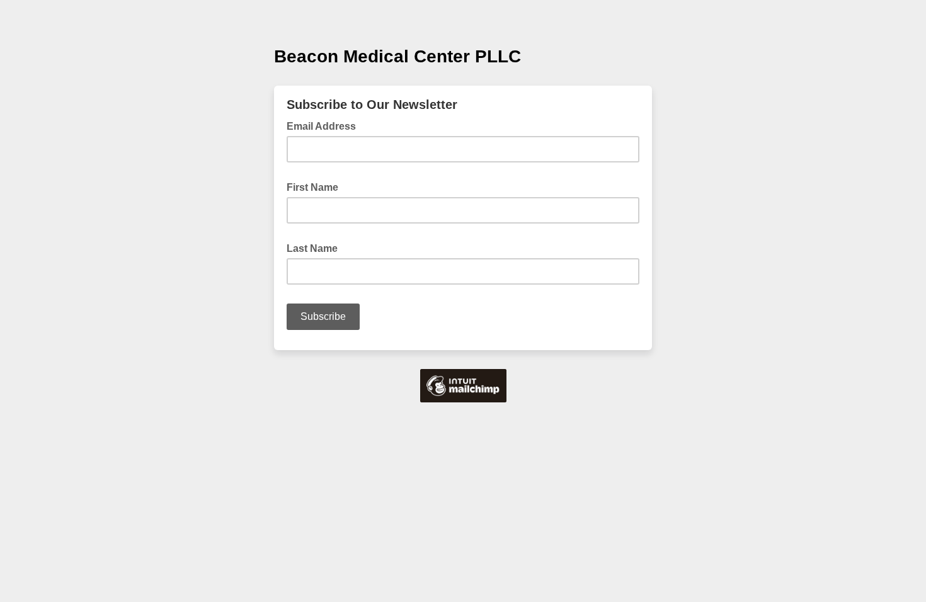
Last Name (316, 247)
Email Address (325, 125)
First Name (316, 186)
